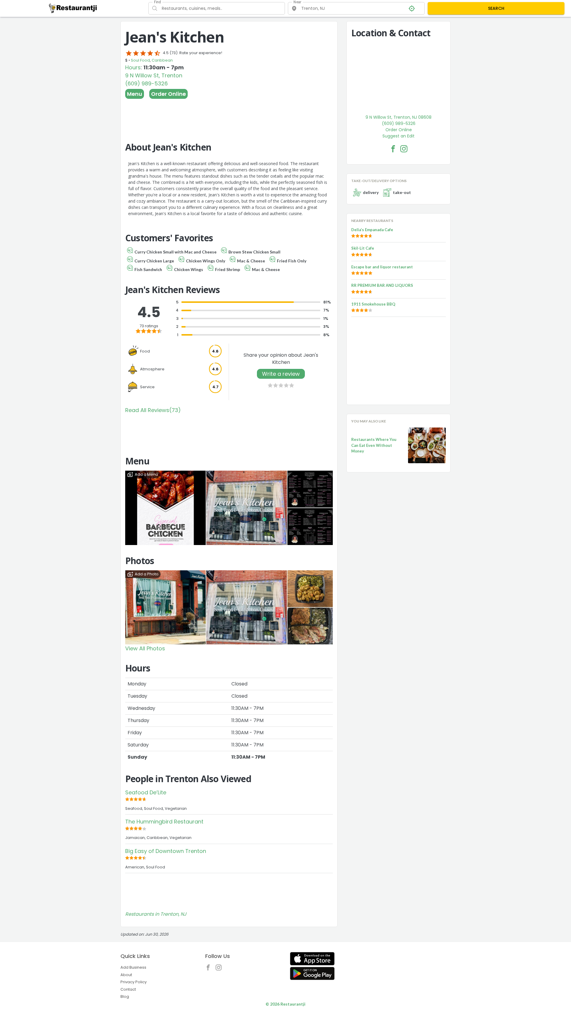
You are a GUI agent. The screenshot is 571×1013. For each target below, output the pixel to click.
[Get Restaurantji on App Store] (312, 958)
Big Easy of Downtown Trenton (165, 851)
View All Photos (145, 648)
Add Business (133, 967)
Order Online (168, 94)
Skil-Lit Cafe (362, 248)
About (126, 975)
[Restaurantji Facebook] (209, 969)
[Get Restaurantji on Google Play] (312, 973)
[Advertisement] (229, 115)
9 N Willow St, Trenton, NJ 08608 (398, 117)
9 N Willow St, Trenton (153, 75)
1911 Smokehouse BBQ (373, 304)
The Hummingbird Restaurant (164, 821)
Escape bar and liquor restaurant (382, 266)
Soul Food (140, 60)
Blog (124, 996)
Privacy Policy (133, 982)
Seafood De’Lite (145, 792)
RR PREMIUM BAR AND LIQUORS (382, 285)
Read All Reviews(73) (153, 410)
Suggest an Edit (398, 136)
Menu (134, 94)
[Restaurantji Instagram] (220, 969)
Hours (133, 67)
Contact (128, 989)
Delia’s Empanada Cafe (372, 229)
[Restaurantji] (73, 8)
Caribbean (162, 60)
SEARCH (496, 8)
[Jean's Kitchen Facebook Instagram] (403, 148)
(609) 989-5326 (146, 83)
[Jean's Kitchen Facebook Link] (393, 148)
